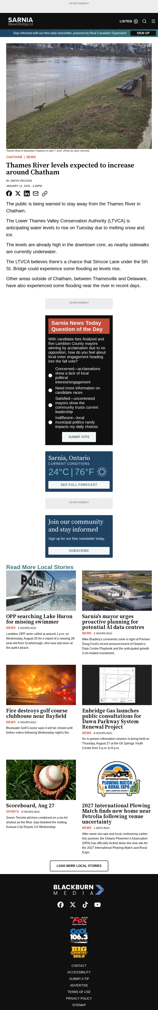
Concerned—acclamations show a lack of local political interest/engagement (77, 375)
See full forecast (79, 484)
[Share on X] (18, 193)
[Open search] (144, 21)
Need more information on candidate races (77, 390)
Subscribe (79, 550)
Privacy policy (79, 998)
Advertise (79, 985)
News (31, 157)
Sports (12, 811)
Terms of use (79, 992)
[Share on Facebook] (9, 193)
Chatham (14, 157)
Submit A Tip (79, 978)
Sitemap (79, 1005)
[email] (36, 193)
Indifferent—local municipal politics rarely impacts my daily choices (76, 422)
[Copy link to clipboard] (45, 194)
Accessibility (79, 972)
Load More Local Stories (79, 865)
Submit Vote (79, 437)
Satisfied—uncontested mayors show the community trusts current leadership (76, 405)
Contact (79, 965)
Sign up (143, 33)
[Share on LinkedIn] (27, 193)
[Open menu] (153, 21)
